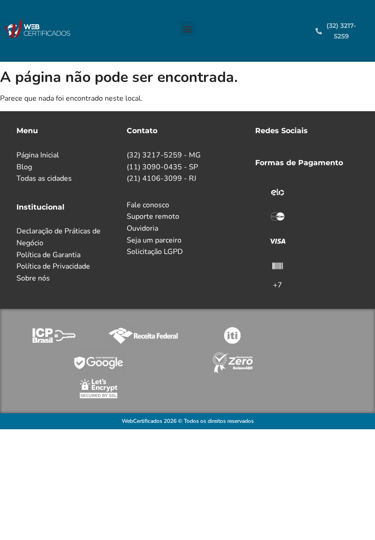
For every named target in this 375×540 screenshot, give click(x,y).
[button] (187, 28)
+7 (277, 285)
